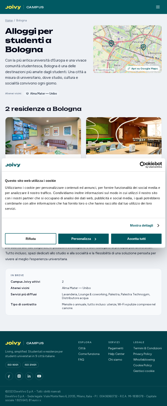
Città (81, 348)
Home (9, 20)
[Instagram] (19, 376)
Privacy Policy (142, 354)
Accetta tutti (136, 239)
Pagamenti (115, 348)
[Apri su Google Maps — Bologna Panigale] (111, 44)
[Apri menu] (158, 7)
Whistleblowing (144, 359)
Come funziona (89, 354)
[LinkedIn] (29, 376)
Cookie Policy (142, 365)
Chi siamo (115, 359)
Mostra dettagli (141, 225)
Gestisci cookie (143, 371)
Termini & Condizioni (147, 348)
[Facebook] (9, 376)
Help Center (116, 354)
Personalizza (81, 239)
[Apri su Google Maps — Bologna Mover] (143, 47)
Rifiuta (31, 239)
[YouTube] (39, 376)
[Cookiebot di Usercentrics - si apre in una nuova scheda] (143, 165)
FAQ (81, 359)
